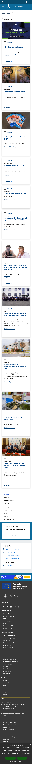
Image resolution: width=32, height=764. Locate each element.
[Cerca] (29, 7)
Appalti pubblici (7, 645)
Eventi (5, 694)
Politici (5, 623)
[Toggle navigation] (3, 6)
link (16, 755)
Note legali (6, 742)
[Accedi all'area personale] (26, 2)
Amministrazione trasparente (10, 737)
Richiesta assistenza (8, 729)
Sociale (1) (6, 513)
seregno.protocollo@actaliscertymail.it (13, 713)
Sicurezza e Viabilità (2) (9, 510)
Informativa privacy (8, 739)
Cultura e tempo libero (9, 638)
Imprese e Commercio (8, 643)
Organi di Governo (8, 614)
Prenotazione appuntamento (10, 722)
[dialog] (16, 753)
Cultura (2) (6, 504)
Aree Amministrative (8, 616)
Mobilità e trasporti (8, 652)
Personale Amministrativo (10, 626)
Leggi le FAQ (6, 727)
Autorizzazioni (7, 671)
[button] (16, 761)
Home (3, 13)
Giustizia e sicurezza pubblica (10, 662)
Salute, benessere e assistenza (11, 669)
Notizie (5, 680)
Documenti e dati (7, 628)
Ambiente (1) (7, 497)
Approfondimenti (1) (9, 500)
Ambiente (5, 666)
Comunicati (9, 42)
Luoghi (5, 692)
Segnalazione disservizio (9, 725)
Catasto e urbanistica (8, 648)
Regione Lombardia (7, 2)
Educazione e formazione (9, 659)
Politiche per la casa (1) (9, 507)
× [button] (30, 744)
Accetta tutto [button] (10, 758)
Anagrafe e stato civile (9, 636)
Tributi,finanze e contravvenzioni (11, 664)
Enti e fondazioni (7, 621)
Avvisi (4, 685)
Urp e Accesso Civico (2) (9, 519)
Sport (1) (6, 516)
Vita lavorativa (7, 640)
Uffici (4, 619)
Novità (8, 13)
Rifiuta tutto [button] (22, 758)
